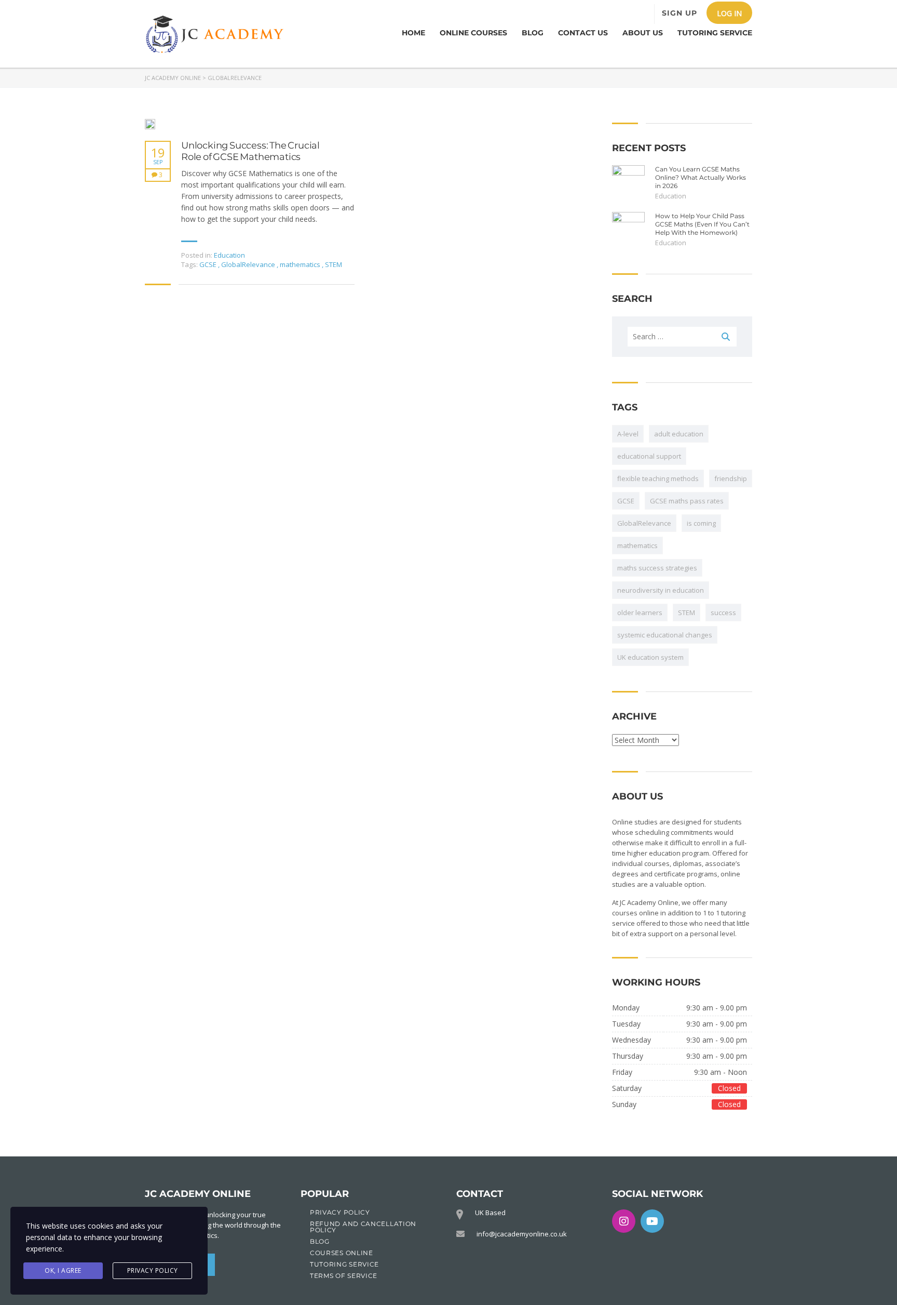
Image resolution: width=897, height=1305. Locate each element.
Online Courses (473, 32)
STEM (333, 264)
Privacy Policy (152, 1270)
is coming (701, 523)
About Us (642, 32)
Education (229, 255)
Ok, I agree (63, 1270)
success (723, 612)
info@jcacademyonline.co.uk (522, 1234)
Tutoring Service (714, 32)
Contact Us (583, 32)
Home (413, 32)
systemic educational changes (664, 635)
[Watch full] (150, 124)
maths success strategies (657, 567)
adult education (678, 433)
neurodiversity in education (660, 590)
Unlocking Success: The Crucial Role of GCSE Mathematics (250, 151)
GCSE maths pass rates (687, 500)
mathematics (301, 264)
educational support (649, 456)
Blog (532, 32)
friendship (730, 478)
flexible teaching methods (658, 478)
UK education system (650, 657)
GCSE (208, 264)
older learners (639, 612)
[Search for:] (682, 336)
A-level (627, 433)
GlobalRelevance (249, 264)
